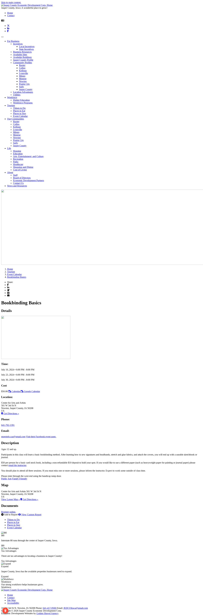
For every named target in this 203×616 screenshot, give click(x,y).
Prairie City (24, 84)
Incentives (18, 44)
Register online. (8, 512)
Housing (17, 151)
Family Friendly (19, 478)
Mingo (22, 76)
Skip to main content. (11, 2)
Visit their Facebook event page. (41, 436)
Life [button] (9, 148)
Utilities (16, 94)
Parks (15, 161)
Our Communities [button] (15, 119)
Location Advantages (23, 92)
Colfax (22, 68)
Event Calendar (20, 116)
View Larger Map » (10, 499)
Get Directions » (11, 413)
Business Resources (22, 52)
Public (4, 478)
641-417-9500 (50, 608)
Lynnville (23, 73)
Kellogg (23, 70)
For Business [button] (13, 41)
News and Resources (17, 186)
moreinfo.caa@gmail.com (13, 436)
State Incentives (26, 49)
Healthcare (18, 164)
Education (18, 153)
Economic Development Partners (28, 180)
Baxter (22, 65)
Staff (15, 175)
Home (10, 13)
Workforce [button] (12, 97)
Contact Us (18, 183)
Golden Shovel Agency (47, 613)
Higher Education (21, 100)
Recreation (18, 159)
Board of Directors (22, 178)
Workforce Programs (23, 103)
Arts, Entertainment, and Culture (28, 156)
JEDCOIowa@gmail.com (75, 608)
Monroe (22, 78)
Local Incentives (26, 46)
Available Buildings (22, 57)
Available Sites (20, 54)
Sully (21, 86)
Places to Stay (19, 113)
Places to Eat (19, 111)
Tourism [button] (11, 105)
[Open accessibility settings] (5, 611)
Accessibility (13, 603)
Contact (10, 15)
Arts (10, 478)
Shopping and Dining (23, 167)
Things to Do (19, 108)
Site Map (11, 600)
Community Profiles (22, 62)
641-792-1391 (8, 425)
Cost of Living (20, 169)
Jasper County (25, 89)
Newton (23, 81)
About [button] (10, 172)
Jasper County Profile (23, 60)
